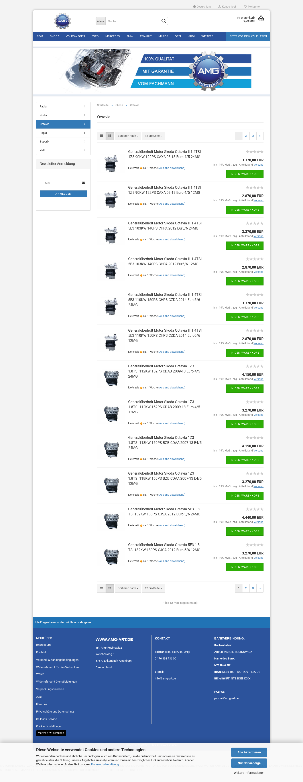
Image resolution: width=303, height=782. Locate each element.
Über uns (41, 704)
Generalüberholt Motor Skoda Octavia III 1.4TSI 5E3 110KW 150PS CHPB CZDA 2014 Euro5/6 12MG (165, 335)
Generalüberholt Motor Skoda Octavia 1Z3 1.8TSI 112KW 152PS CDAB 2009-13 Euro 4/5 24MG (164, 371)
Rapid (43, 133)
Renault (146, 36)
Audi (191, 36)
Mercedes (112, 36)
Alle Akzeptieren (249, 752)
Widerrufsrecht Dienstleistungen (56, 681)
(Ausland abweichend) (171, 168)
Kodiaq (44, 115)
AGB (39, 696)
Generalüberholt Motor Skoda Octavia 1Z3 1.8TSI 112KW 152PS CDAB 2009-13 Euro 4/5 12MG (164, 407)
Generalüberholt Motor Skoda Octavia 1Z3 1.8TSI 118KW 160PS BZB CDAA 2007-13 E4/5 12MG (165, 478)
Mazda (163, 36)
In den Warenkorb (244, 174)
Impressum (43, 644)
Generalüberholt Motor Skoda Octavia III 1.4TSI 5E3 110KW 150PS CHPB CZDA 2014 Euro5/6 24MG (165, 300)
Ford (95, 36)
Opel (178, 36)
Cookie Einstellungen (49, 726)
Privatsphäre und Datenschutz (55, 711)
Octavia (44, 124)
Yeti (42, 150)
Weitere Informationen (249, 772)
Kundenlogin (229, 6)
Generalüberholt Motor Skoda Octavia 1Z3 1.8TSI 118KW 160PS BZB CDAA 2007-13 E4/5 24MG (165, 443)
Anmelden (63, 193)
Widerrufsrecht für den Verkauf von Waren (58, 671)
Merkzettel (253, 6)
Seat (40, 36)
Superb (44, 141)
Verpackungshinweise (50, 689)
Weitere (207, 36)
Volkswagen (75, 36)
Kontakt (41, 652)
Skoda (54, 36)
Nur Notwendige (249, 763)
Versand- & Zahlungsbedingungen (57, 659)
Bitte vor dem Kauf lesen (248, 36)
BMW (129, 36)
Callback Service (46, 719)
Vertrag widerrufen (51, 732)
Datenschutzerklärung (105, 764)
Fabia (43, 106)
